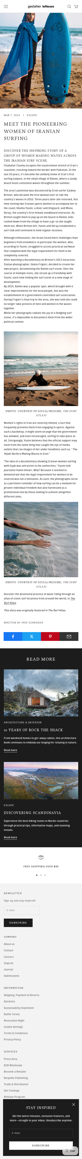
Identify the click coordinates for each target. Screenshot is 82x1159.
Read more (10, 750)
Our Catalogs (11, 1090)
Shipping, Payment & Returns (21, 995)
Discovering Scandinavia (32, 813)
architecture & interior (23, 722)
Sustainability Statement (19, 1008)
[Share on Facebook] (13, 636)
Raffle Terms (12, 1014)
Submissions (11, 975)
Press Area (10, 1059)
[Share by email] (69, 636)
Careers (9, 957)
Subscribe (41, 1145)
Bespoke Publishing (16, 1078)
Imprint (8, 963)
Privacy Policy (12, 1039)
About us (9, 944)
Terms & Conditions (16, 1033)
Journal (8, 969)
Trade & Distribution (16, 1084)
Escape (32, 115)
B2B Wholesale (13, 1065)
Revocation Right (14, 1020)
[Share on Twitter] (32, 636)
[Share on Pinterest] (50, 636)
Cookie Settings (13, 1027)
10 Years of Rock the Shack (33, 730)
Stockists (9, 1001)
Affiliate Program (14, 1097)
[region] (41, 861)
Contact (8, 950)
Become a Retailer (15, 1071)
